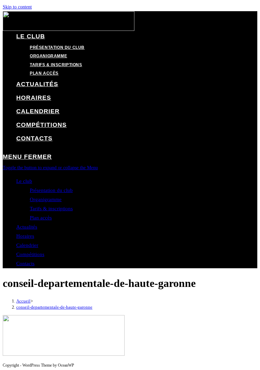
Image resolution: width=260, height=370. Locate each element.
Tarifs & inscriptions (51, 208)
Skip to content (17, 6)
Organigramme (46, 199)
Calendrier (27, 245)
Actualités (26, 227)
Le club (24, 181)
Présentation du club (51, 190)
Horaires (25, 236)
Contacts (25, 263)
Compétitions (30, 254)
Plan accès (41, 217)
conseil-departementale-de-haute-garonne (54, 307)
